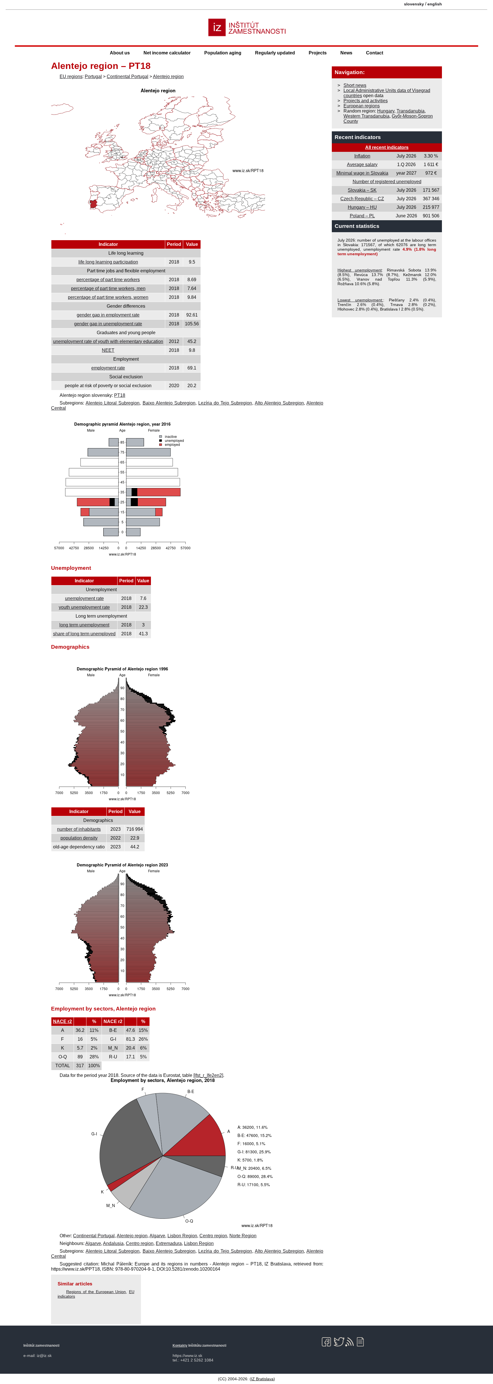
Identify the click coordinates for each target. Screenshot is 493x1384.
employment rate (108, 368)
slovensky (414, 4)
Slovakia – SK (362, 190)
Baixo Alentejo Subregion (169, 403)
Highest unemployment (360, 270)
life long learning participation (108, 262)
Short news (355, 85)
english (434, 4)
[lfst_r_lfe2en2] (208, 1075)
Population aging (222, 52)
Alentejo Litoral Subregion (113, 403)
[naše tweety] (339, 1341)
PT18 (119, 395)
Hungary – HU (362, 207)
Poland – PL (362, 215)
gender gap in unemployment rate (108, 323)
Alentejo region (168, 76)
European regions (362, 105)
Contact (374, 52)
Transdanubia (411, 111)
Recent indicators (358, 137)
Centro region (213, 1235)
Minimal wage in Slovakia (362, 173)
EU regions (71, 76)
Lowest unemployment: (360, 300)
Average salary (362, 164)
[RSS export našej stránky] (350, 1341)
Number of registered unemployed (387, 181)
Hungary (385, 111)
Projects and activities (366, 100)
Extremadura (169, 1243)
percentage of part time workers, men (108, 288)
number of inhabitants (79, 829)
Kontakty (180, 1346)
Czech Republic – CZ (362, 198)
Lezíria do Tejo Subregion (225, 403)
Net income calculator (167, 52)
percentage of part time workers (108, 279)
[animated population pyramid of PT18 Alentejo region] (122, 997)
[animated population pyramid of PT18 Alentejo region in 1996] (122, 801)
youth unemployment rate (84, 607)
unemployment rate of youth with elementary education (108, 341)
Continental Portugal (127, 76)
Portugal (93, 76)
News (346, 52)
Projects (318, 52)
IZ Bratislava (262, 1379)
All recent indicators (387, 147)
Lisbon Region (182, 1235)
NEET (108, 350)
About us (120, 52)
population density (79, 838)
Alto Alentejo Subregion (279, 403)
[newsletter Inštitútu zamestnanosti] (362, 1341)
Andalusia (113, 1243)
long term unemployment (84, 624)
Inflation (362, 156)
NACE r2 (62, 1021)
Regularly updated (275, 52)
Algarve (157, 1235)
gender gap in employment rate (108, 315)
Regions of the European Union (96, 1291)
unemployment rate (84, 598)
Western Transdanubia (366, 116)
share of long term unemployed (84, 633)
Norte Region (242, 1235)
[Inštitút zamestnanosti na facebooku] (327, 1341)
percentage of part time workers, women (108, 297)
